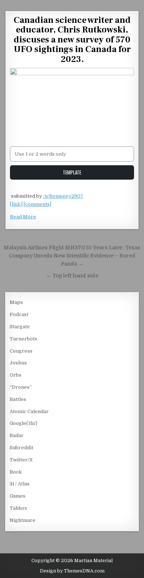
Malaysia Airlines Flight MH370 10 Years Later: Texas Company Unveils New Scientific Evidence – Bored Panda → (72, 256)
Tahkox (18, 508)
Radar (17, 435)
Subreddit (21, 447)
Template (72, 172)
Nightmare (22, 520)
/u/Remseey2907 (63, 196)
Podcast (19, 314)
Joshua (18, 363)
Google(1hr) (23, 423)
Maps (16, 302)
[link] (16, 204)
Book (16, 472)
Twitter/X (21, 460)
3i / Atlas (20, 484)
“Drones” (21, 387)
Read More (23, 216)
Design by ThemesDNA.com (72, 571)
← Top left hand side (72, 275)
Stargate (20, 326)
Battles (18, 399)
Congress (21, 351)
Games (17, 496)
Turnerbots (23, 339)
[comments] (37, 204)
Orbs (15, 375)
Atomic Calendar (29, 411)
